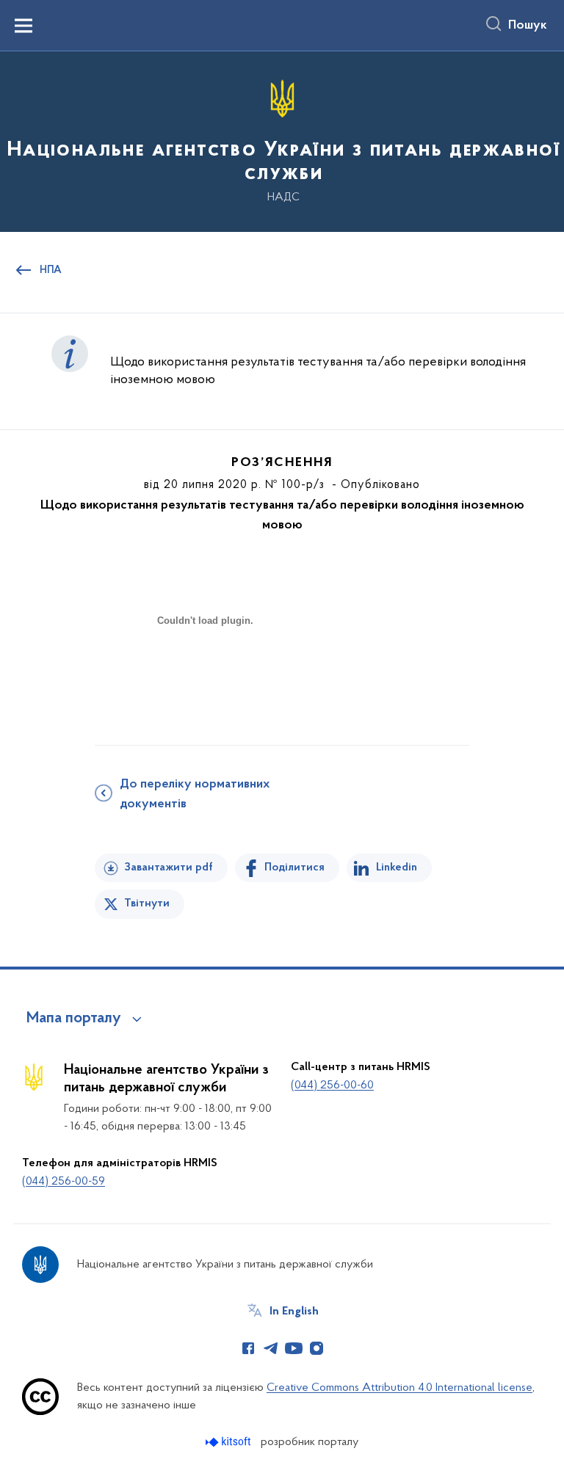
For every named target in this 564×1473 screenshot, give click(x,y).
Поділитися (294, 867)
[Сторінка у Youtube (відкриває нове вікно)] (294, 1348)
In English (294, 1311)
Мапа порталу (73, 1019)
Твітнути (147, 903)
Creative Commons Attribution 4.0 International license (399, 1388)
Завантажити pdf (168, 867)
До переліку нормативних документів (195, 794)
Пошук (527, 25)
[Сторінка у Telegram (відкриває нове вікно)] (271, 1348)
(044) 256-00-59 (63, 1182)
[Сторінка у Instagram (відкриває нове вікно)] (316, 1348)
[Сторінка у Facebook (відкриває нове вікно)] (248, 1348)
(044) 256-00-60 (332, 1085)
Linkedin (396, 867)
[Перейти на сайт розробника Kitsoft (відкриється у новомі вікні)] (229, 1441)
